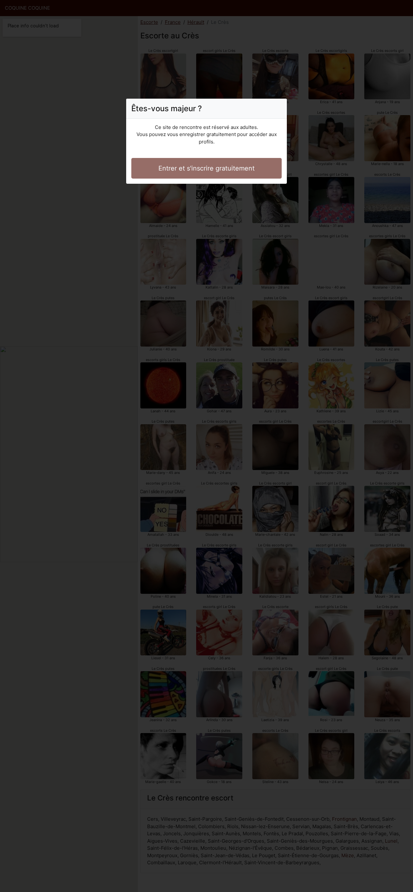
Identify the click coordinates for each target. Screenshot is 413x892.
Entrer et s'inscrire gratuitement (206, 168)
